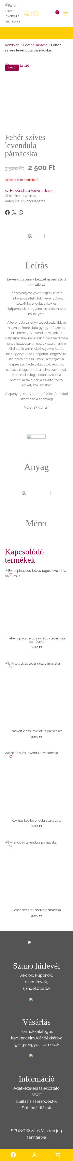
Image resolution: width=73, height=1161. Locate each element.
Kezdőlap (12, 45)
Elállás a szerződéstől (36, 1101)
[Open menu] (64, 14)
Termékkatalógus (36, 1031)
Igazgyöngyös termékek (36, 1044)
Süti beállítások (36, 1107)
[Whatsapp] (20, 212)
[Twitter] (14, 212)
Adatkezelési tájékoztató (36, 1088)
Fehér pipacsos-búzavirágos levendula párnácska (36, 640)
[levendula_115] (36, 95)
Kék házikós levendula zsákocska (36, 820)
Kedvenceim (23, 1038)
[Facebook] (7, 212)
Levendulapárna (35, 45)
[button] (28, 190)
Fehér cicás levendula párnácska (36, 910)
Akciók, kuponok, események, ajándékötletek (36, 982)
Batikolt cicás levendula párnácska (36, 731)
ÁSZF (36, 1094)
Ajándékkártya (48, 1038)
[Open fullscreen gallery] (64, 122)
